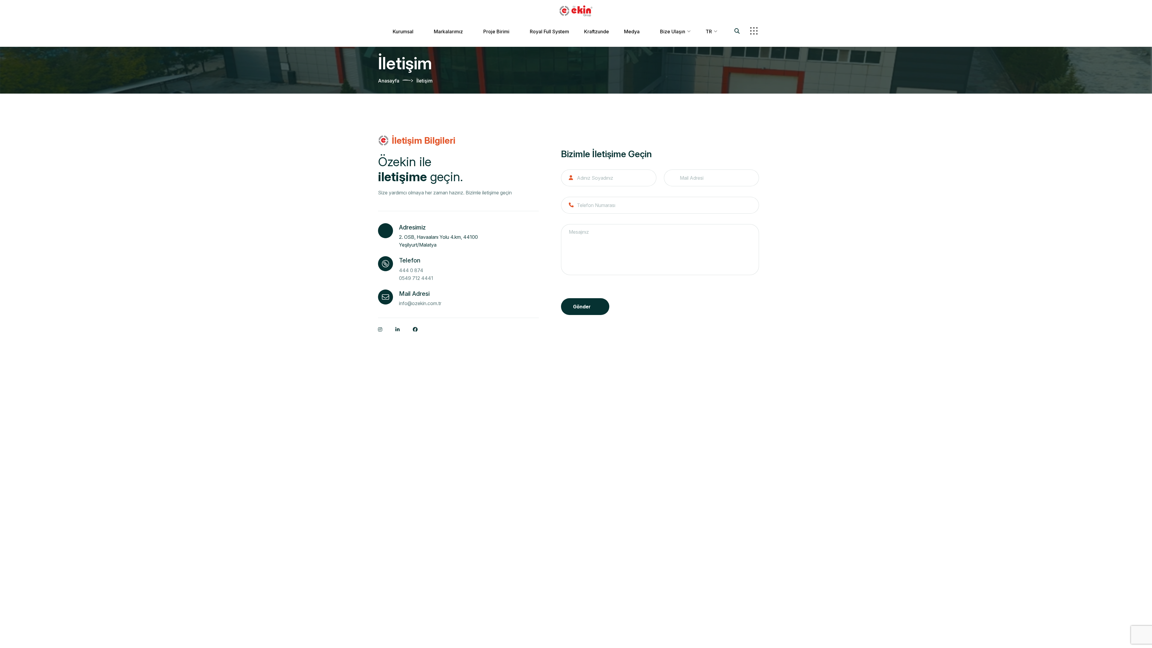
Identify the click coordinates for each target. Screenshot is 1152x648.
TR (709, 31)
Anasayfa (388, 81)
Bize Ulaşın (672, 31)
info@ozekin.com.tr (420, 303)
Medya (632, 31)
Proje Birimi (496, 31)
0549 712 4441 (416, 278)
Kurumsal (403, 31)
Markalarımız (448, 31)
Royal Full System (549, 31)
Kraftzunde (596, 31)
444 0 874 (411, 270)
